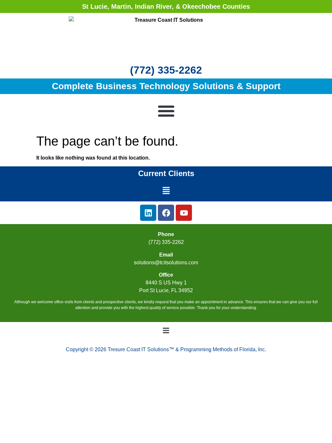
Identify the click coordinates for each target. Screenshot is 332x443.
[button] (166, 110)
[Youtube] (184, 213)
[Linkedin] (148, 213)
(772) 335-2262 (166, 70)
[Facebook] (166, 213)
